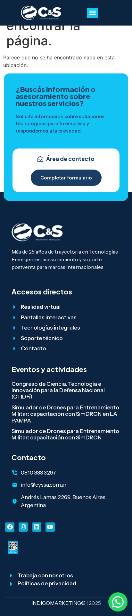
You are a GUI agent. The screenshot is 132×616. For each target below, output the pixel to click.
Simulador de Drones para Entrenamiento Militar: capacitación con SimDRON (65, 434)
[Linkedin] (36, 527)
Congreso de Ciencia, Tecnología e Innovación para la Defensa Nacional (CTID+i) (58, 390)
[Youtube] (50, 527)
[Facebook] (9, 527)
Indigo (40, 603)
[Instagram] (23, 527)
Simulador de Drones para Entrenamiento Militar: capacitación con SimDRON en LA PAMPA (65, 414)
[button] (92, 13)
